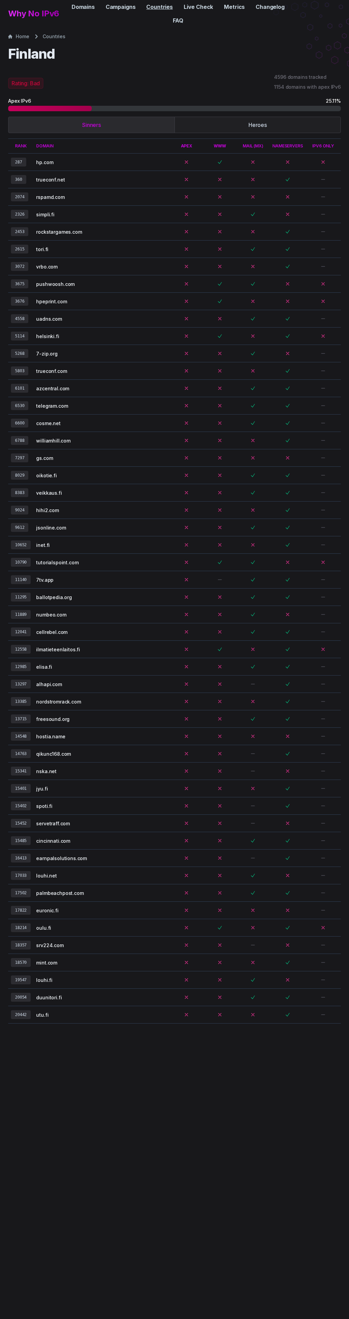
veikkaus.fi (49, 493)
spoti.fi (44, 806)
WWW (220, 145)
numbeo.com (51, 615)
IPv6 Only (323, 145)
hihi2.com (47, 510)
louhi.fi (44, 980)
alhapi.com (49, 684)
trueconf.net (50, 180)
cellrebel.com (51, 632)
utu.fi (42, 1015)
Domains (83, 6)
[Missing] (186, 162)
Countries (159, 6)
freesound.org (53, 719)
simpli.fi (45, 214)
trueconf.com (51, 371)
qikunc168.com (53, 754)
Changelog (270, 6)
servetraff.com (53, 823)
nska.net (46, 771)
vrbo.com (47, 267)
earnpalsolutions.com (61, 858)
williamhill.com (53, 441)
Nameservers (287, 145)
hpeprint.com (51, 301)
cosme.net (48, 423)
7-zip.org (47, 354)
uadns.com (49, 319)
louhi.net (46, 876)
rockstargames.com (59, 232)
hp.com (44, 162)
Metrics (234, 6)
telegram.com (52, 406)
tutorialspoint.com (57, 562)
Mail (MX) (253, 145)
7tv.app (45, 580)
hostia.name (50, 736)
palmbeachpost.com (60, 893)
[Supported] (220, 162)
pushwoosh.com (55, 284)
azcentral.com (52, 388)
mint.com (46, 963)
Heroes (257, 124)
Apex (186, 145)
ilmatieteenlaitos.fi (58, 649)
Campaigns (121, 6)
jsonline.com (51, 528)
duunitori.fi (49, 997)
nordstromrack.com (58, 702)
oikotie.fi (46, 475)
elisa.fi (44, 667)
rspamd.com (50, 197)
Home (22, 36)
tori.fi (42, 249)
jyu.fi (42, 789)
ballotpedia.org (54, 597)
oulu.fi (43, 928)
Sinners (91, 124)
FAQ (178, 20)
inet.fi (43, 545)
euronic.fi (47, 910)
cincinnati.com (53, 841)
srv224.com (49, 945)
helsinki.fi (47, 336)
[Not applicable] (323, 179)
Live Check (198, 6)
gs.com (44, 458)
